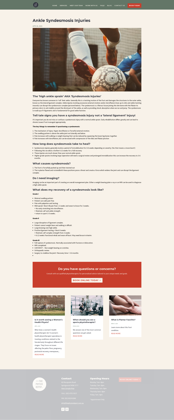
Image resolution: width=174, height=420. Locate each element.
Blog (109, 5)
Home (54, 5)
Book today (134, 5)
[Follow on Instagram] (67, 409)
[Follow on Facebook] (63, 409)
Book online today (85, 280)
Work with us (91, 5)
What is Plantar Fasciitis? (123, 320)
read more (39, 354)
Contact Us (119, 5)
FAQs (102, 5)
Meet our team (76, 5)
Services (63, 5)
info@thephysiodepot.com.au (72, 403)
